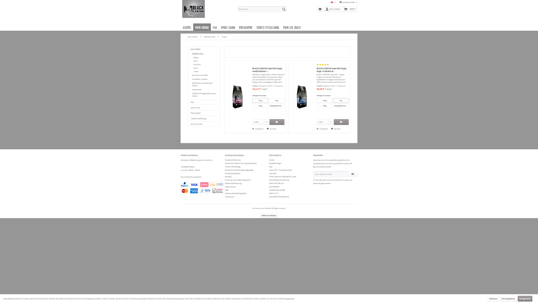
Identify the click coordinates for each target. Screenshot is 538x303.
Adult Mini (197, 64)
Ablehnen (493, 298)
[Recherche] (284, 9)
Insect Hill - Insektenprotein (280, 170)
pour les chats (196, 124)
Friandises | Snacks (199, 79)
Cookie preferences (233, 160)
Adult (195, 61)
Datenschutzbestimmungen (337, 180)
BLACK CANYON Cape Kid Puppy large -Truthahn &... (331, 70)
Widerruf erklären (269, 215)
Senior (195, 68)
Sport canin (195, 107)
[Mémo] (320, 9)
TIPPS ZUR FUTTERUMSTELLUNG (282, 176)
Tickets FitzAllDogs (198, 118)
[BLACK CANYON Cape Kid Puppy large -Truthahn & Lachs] (302, 96)
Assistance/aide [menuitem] (348, 2)
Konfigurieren (525, 298)
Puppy (195, 57)
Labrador (273, 173)
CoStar (195, 71)
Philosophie (196, 113)
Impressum (229, 196)
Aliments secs (197, 53)
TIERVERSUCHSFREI (277, 190)
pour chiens (195, 49)
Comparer (259, 129)
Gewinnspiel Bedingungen (236, 193)
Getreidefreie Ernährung (279, 180)
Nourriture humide (200, 75)
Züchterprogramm (232, 173)
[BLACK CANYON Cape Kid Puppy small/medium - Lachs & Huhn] (238, 96)
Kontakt (228, 176)
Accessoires (197, 89)
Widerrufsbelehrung (233, 183)
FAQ (192, 102)
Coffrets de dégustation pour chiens (204, 94)
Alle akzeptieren (508, 298)
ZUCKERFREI (274, 186)
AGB (226, 190)
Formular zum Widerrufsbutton (238, 180)
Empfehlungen (275, 163)
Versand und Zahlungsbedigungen (239, 170)
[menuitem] (262, 10)
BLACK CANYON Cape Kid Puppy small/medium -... (267, 70)
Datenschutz (230, 186)
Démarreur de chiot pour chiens (202, 84)
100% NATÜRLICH (276, 183)
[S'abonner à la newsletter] (352, 174)
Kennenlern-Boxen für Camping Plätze (241, 163)
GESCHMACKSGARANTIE (279, 196)
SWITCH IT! (273, 193)
